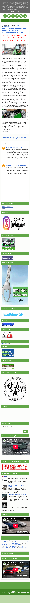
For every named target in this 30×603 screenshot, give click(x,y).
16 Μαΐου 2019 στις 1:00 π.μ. (15, 147)
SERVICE (23, 546)
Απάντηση (8, 160)
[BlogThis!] (4, 131)
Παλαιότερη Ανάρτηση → (23, 137)
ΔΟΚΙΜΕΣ (26, 544)
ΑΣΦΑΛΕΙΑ (14, 547)
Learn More (13, 11)
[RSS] (25, 16)
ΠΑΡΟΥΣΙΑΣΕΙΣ (16, 543)
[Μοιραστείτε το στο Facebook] (7, 131)
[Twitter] (9, 16)
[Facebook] (5, 16)
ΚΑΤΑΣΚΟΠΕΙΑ (6, 545)
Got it (19, 11)
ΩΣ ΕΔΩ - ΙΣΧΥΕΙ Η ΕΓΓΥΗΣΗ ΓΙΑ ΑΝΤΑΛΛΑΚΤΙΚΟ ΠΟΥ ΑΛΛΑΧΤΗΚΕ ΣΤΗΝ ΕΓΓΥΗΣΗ (14, 30)
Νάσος (7, 147)
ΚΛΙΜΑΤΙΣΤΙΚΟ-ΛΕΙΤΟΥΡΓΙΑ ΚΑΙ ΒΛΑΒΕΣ (17, 494)
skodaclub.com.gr (14, 590)
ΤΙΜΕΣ (21, 547)
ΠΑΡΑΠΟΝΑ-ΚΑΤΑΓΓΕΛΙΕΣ (11, 546)
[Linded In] (17, 16)
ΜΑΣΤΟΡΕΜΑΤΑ (5, 547)
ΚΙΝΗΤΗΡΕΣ (16, 545)
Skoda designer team (9, 592)
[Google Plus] (13, 16)
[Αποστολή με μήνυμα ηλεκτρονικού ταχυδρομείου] (2, 131)
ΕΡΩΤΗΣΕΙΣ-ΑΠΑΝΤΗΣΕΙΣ (13, 477)
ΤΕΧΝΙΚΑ (19, 25)
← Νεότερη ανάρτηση (6, 137)
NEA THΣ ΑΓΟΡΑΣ (21, 541)
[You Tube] (21, 16)
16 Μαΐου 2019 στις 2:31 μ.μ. (19, 165)
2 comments (6, 26)
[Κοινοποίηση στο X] (6, 131)
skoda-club (8, 165)
